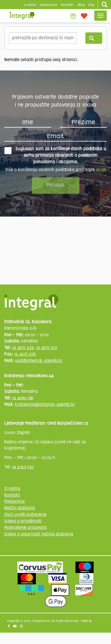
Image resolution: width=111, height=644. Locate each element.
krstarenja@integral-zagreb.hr (45, 405)
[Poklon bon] (73, 15)
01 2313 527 (23, 467)
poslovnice (48, 5)
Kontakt (67, 5)
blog (81, 5)
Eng (91, 5)
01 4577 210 (46, 348)
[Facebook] (9, 627)
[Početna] (22, 15)
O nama (12, 489)
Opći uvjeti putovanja (25, 515)
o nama (30, 5)
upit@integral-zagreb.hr (39, 361)
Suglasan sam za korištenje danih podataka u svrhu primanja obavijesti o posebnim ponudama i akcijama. (60, 155)
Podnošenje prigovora (25, 528)
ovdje (101, 170)
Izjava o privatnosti (23, 521)
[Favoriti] (84, 15)
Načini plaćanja (19, 508)
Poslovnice (14, 502)
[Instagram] (21, 627)
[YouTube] (15, 627)
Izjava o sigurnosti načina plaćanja (38, 534)
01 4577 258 (25, 354)
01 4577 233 (23, 348)
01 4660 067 (22, 398)
